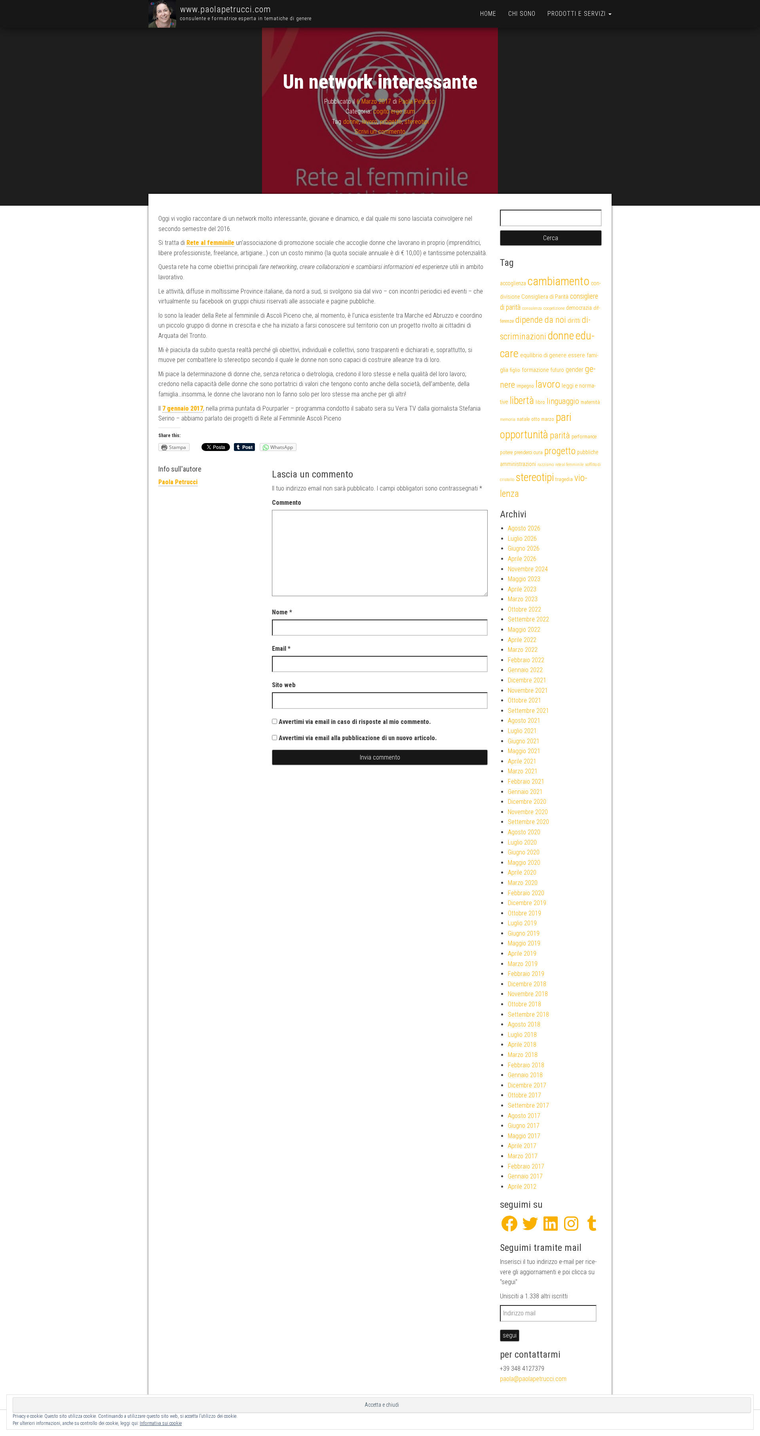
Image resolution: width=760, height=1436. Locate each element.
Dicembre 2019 (527, 903)
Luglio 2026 (522, 538)
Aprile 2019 (522, 953)
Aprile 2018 (522, 1044)
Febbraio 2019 (526, 974)
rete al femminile (569, 464)
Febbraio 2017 (526, 1166)
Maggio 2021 (524, 751)
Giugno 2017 (524, 1125)
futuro (557, 370)
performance (584, 437)
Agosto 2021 (524, 720)
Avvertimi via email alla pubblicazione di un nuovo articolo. (358, 738)
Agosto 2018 (524, 1024)
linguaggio (563, 401)
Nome (282, 612)
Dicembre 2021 (527, 680)
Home (488, 13)
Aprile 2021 (522, 761)
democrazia (579, 308)
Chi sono (522, 13)
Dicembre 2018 (527, 984)
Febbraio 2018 (526, 1065)
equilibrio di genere (543, 355)
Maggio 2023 (524, 579)
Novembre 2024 (528, 569)
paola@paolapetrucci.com (533, 1379)
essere (576, 355)
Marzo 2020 (523, 883)
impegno (525, 386)
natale (523, 419)
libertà (522, 400)
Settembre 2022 (528, 619)
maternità (590, 402)
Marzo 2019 (523, 964)
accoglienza (513, 283)
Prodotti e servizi (577, 13)
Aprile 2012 (522, 1186)
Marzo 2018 (523, 1055)
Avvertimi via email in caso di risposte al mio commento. (355, 722)
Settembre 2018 (528, 1014)
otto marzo (542, 419)
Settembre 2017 (528, 1105)
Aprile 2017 (522, 1146)
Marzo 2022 (523, 650)
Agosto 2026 (524, 528)
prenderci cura (528, 452)
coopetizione (553, 308)
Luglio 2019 (522, 923)
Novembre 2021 (528, 690)
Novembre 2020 (528, 812)
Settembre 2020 (528, 822)
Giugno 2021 (524, 741)
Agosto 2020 (524, 832)
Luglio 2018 (522, 1034)
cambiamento (558, 281)
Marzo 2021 (523, 771)
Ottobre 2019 (524, 913)
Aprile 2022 (522, 640)
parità (560, 435)
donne (351, 121)
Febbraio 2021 (526, 781)
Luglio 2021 (522, 731)
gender (574, 369)
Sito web (284, 685)
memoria (507, 419)
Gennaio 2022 (525, 670)
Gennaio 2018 (525, 1075)
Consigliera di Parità (544, 296)
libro (540, 402)
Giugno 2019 (524, 933)
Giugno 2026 (524, 548)
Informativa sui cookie (161, 1423)
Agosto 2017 (524, 1116)
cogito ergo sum (394, 111)
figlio (515, 370)
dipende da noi (540, 319)
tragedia (564, 479)
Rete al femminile (210, 242)
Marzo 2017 (523, 1156)
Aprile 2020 (522, 872)
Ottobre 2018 (524, 1004)
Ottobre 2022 (524, 609)
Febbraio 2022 (526, 660)
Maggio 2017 (524, 1136)
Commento (286, 502)
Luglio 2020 (522, 842)
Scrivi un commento (380, 131)
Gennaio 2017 (525, 1176)
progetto (391, 121)
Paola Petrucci (417, 101)
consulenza (532, 308)
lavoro (369, 121)
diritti (574, 320)
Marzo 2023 (523, 599)
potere (506, 452)
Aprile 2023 (522, 589)
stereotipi (417, 121)
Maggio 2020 (524, 862)
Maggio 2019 (524, 943)
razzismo (546, 464)
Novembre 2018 (528, 994)
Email (281, 648)
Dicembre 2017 (527, 1085)
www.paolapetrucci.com (225, 9)
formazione (535, 369)
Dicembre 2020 (527, 801)
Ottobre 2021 (524, 700)
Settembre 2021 (528, 710)
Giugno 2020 (524, 852)
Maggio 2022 (524, 629)
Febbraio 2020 (526, 893)
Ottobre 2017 (524, 1095)
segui (510, 1335)
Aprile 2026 (522, 559)
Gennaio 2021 (525, 792)
